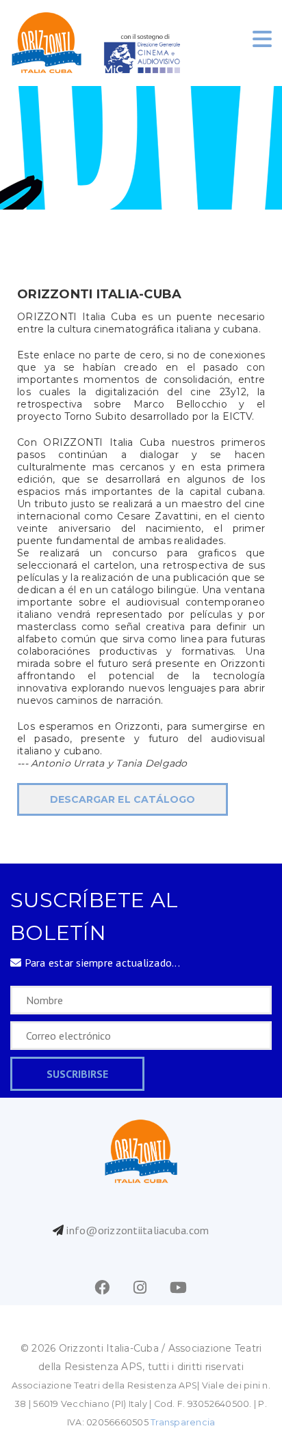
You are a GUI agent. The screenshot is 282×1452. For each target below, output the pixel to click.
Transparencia (183, 1422)
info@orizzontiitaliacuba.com (137, 1230)
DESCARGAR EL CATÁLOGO (122, 799)
